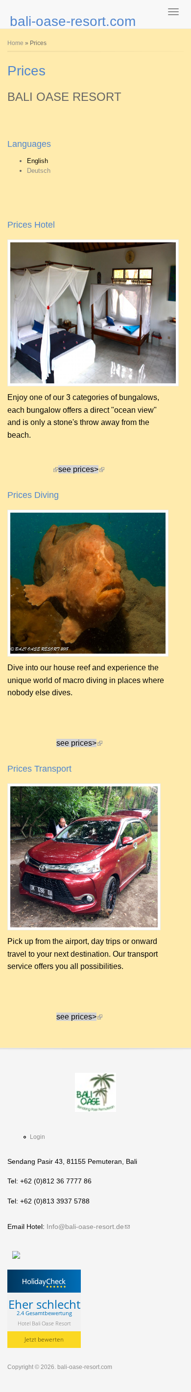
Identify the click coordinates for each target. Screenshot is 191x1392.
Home (15, 43)
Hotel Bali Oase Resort (44, 1322)
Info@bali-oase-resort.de (88, 1226)
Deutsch (38, 170)
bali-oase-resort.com (73, 21)
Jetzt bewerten (44, 1339)
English (37, 161)
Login (37, 1136)
